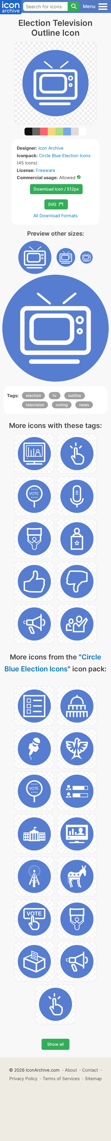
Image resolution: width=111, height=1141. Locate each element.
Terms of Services (61, 1078)
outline (74, 395)
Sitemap (93, 1078)
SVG (52, 204)
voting (62, 404)
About (71, 1070)
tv (55, 395)
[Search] (74, 6)
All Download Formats (55, 215)
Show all (55, 1044)
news (84, 404)
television (35, 404)
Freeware (45, 170)
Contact (90, 1070)
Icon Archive (51, 148)
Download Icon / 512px (56, 189)
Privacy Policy (23, 1078)
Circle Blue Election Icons (65, 155)
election (33, 395)
